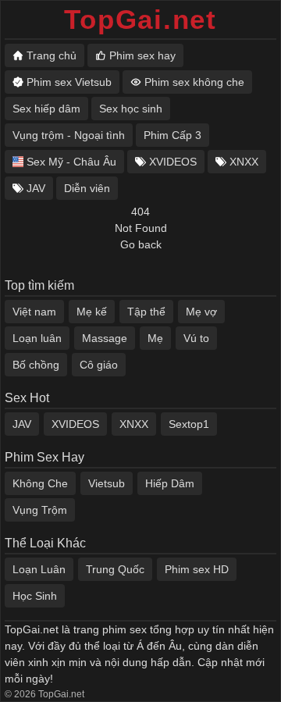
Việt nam (34, 311)
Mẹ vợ (201, 311)
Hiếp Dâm (169, 483)
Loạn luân (37, 338)
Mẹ (155, 338)
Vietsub (106, 483)
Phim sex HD (197, 569)
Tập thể (146, 311)
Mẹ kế (91, 311)
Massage (104, 338)
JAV (21, 424)
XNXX (133, 424)
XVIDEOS (75, 424)
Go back (141, 244)
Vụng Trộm (39, 510)
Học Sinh (34, 596)
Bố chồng (35, 364)
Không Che (40, 483)
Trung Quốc (115, 569)
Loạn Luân (39, 569)
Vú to (196, 338)
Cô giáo (99, 364)
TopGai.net (140, 19)
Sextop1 (189, 424)
